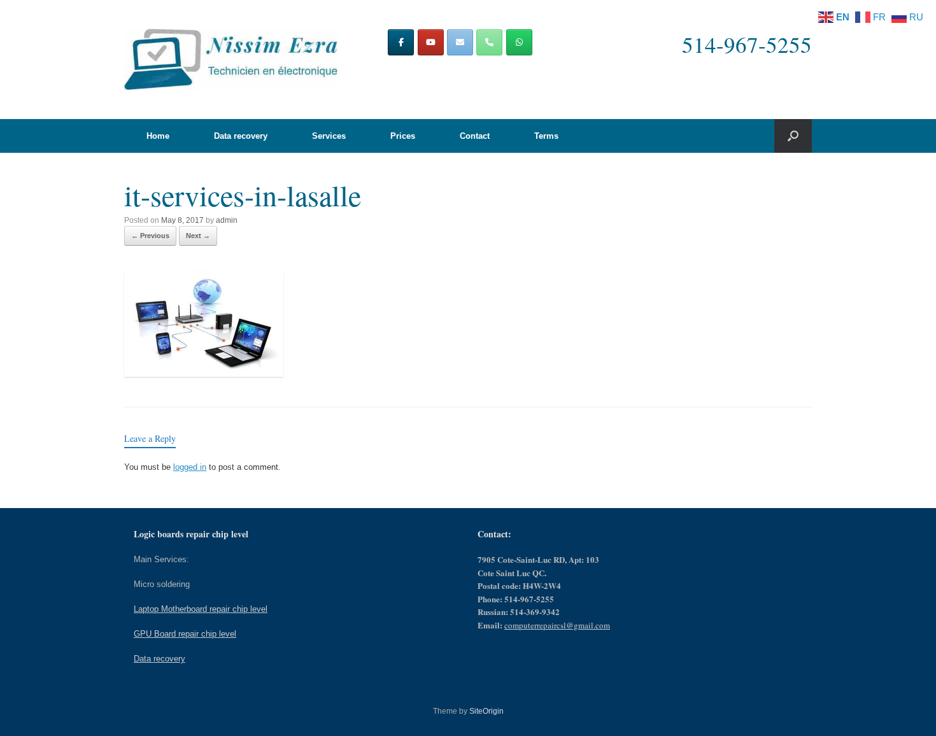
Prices (402, 136)
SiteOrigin (486, 711)
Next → (198, 235)
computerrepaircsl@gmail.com (557, 625)
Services (329, 136)
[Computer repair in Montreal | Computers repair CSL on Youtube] (431, 42)
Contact (475, 136)
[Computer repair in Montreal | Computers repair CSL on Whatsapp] (519, 42)
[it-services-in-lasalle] (203, 373)
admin (227, 220)
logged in (189, 467)
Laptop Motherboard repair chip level (200, 609)
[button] (793, 136)
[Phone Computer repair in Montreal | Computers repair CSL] (489, 42)
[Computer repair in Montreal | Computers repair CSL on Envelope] (460, 42)
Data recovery (240, 136)
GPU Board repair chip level (185, 634)
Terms (546, 136)
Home (157, 136)
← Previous (150, 235)
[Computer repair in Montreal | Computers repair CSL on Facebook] (401, 42)
